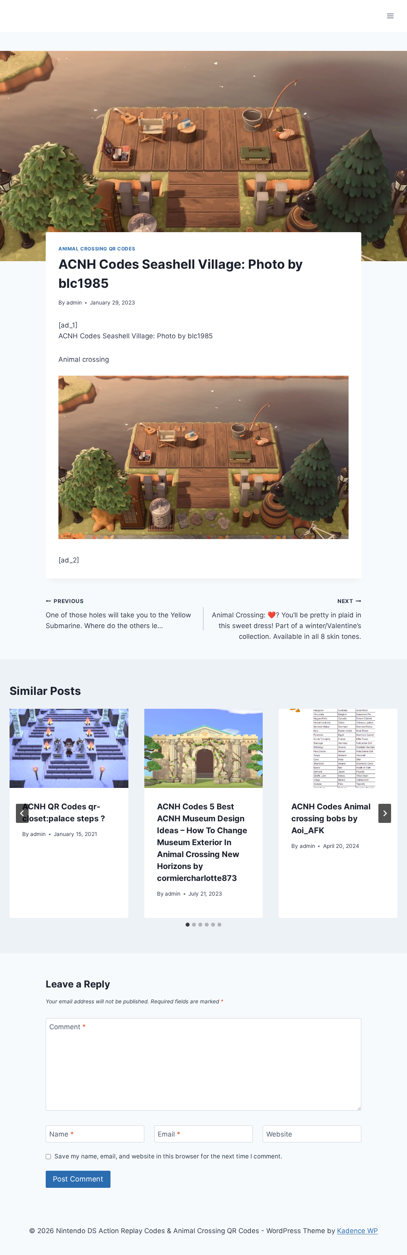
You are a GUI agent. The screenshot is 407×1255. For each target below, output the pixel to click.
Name (61, 1134)
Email (169, 1134)
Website (279, 1134)
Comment (67, 1027)
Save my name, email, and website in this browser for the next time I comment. (168, 1156)
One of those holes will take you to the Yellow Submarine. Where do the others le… (118, 614)
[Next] (384, 813)
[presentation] (69, 748)
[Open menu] (390, 16)
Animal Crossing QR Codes (96, 249)
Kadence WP (357, 1231)
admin (74, 302)
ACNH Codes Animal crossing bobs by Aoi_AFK (330, 818)
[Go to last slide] (22, 813)
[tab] (188, 925)
